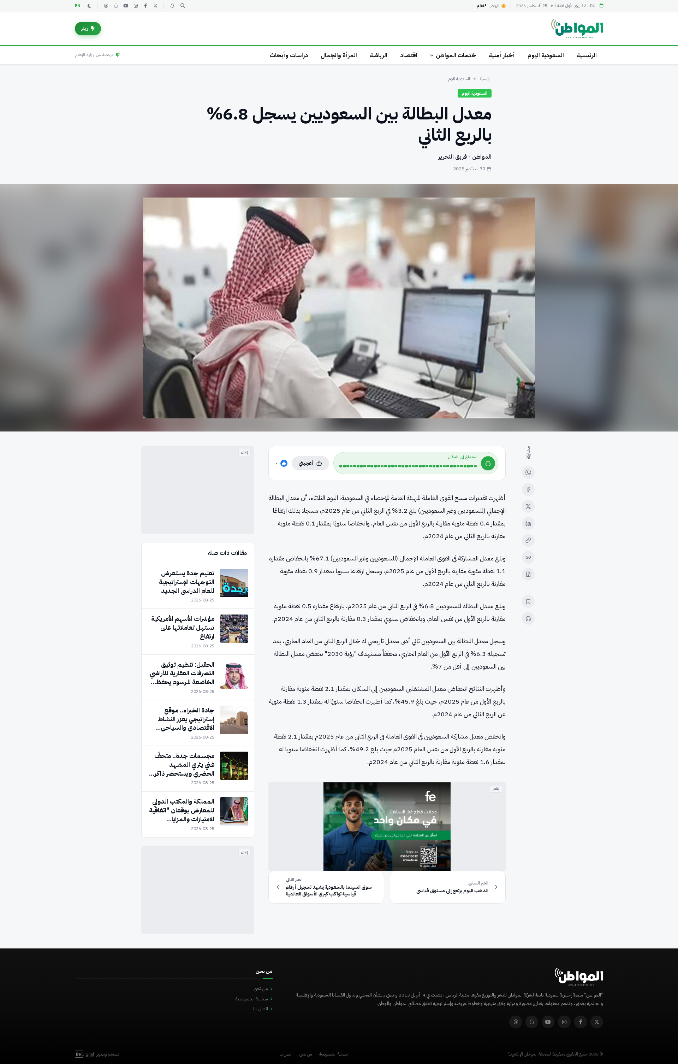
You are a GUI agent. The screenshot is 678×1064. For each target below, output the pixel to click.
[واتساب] (528, 472)
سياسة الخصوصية (252, 998)
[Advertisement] (197, 490)
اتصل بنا (260, 1008)
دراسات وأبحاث (289, 55)
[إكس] (528, 506)
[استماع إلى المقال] (528, 618)
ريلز (84, 28)
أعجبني (306, 463)
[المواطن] (577, 29)
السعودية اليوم (546, 55)
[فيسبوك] (145, 6)
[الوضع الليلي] (89, 6)
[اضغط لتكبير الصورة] (339, 307)
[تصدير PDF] (528, 574)
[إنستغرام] (135, 6)
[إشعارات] (172, 6)
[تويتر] (155, 6)
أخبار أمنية (502, 55)
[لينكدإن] (528, 523)
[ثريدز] (106, 6)
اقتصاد (408, 55)
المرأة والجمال (339, 55)
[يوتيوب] (125, 6)
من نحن (261, 988)
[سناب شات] (115, 6)
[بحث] (182, 6)
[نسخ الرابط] (528, 540)
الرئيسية (587, 55)
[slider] (408, 466)
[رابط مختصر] (528, 557)
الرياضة (378, 55)
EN (78, 6)
